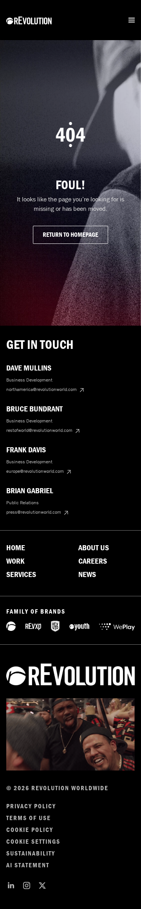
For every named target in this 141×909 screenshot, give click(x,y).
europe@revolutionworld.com (35, 471)
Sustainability (30, 853)
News (87, 574)
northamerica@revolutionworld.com (41, 389)
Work (15, 561)
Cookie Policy (29, 830)
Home (15, 548)
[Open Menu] (131, 20)
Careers (92, 561)
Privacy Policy (31, 806)
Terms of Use (28, 818)
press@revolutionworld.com (33, 512)
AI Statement (27, 865)
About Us (93, 548)
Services (21, 574)
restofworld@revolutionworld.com (39, 430)
